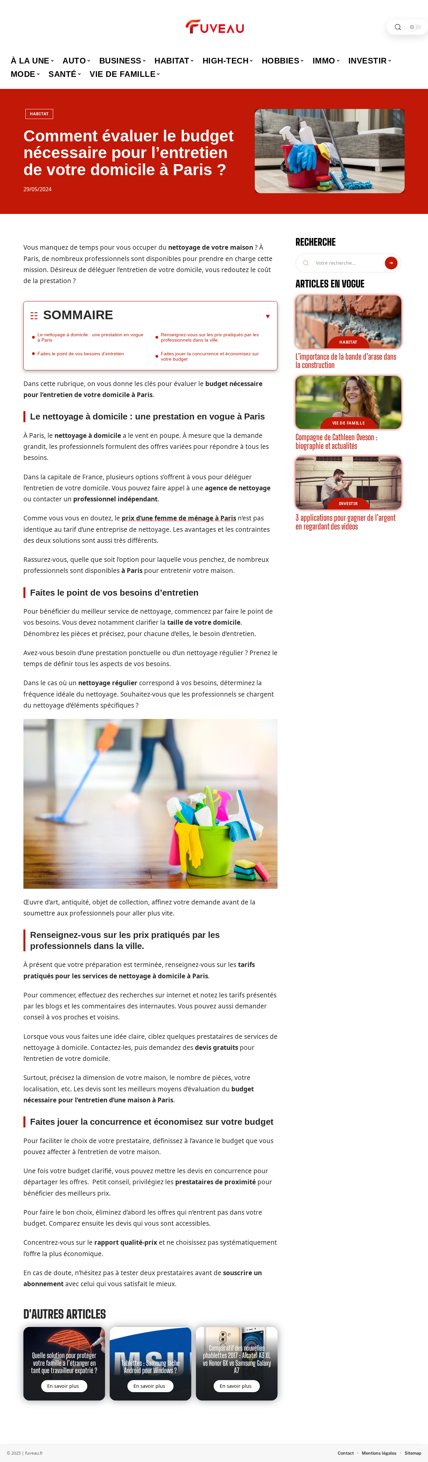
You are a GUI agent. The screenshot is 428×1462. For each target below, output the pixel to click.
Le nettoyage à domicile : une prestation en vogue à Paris (90, 337)
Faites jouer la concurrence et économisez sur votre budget (210, 356)
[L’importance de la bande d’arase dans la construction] (348, 321)
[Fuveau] (214, 27)
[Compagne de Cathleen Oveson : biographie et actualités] (348, 402)
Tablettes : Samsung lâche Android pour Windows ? (150, 1366)
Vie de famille (348, 422)
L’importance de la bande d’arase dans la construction (346, 361)
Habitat (39, 114)
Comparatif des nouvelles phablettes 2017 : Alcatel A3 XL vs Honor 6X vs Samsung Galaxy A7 (237, 1359)
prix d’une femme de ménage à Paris (179, 518)
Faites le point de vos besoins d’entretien (80, 353)
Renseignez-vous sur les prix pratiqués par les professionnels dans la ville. (210, 337)
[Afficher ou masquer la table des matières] (192, 316)
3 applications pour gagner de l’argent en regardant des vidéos (346, 522)
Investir (348, 503)
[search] (398, 27)
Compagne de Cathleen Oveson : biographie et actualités (337, 441)
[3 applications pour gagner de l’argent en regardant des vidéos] (348, 483)
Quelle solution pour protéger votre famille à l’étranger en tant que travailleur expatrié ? (64, 1362)
